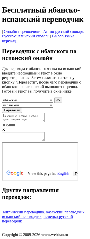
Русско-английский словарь (25, 36)
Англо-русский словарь (63, 31)
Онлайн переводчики (22, 31)
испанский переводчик (22, 216)
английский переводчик (23, 212)
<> (58, 100)
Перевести (12, 110)
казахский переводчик (65, 212)
